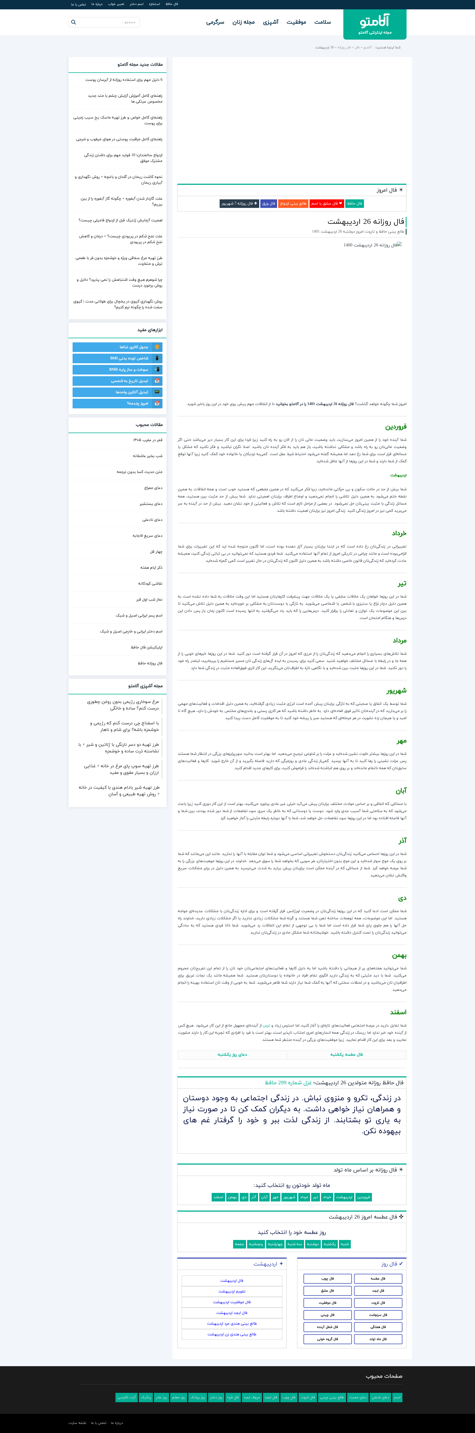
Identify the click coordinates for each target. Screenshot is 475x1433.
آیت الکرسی (126, 1397)
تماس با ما (78, 4)
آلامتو (367, 47)
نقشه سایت (77, 1423)
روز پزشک (197, 1397)
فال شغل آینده (327, 1327)
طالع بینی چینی (332, 1397)
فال (357, 47)
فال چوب (327, 1279)
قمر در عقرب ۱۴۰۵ (147, 440)
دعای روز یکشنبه (232, 1055)
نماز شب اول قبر (149, 599)
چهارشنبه (275, 1244)
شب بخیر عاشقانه (147, 456)
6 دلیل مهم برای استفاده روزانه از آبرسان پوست (123, 79)
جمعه (239, 1244)
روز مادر (161, 1397)
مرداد (304, 1197)
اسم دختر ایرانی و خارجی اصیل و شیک (131, 631)
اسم (397, 1397)
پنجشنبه (256, 1244)
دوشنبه (313, 1244)
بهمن (232, 1197)
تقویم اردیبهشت (232, 1291)
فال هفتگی (378, 1327)
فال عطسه (378, 1279)
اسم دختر (136, 4)
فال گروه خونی (327, 1339)
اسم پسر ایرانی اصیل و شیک (139, 615)
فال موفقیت (327, 1303)
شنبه (345, 1244)
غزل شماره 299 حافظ (288, 1083)
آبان (264, 1197)
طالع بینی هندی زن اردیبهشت (232, 1334)
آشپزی (270, 22)
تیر (315, 1197)
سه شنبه (295, 1244)
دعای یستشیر (151, 504)
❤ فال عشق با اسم (326, 203)
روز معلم (178, 1397)
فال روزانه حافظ (150, 663)
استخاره (154, 4)
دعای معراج (153, 488)
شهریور (289, 1197)
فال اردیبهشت (231, 1280)
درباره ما (97, 4)
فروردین (363, 1197)
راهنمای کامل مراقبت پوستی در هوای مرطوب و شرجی (119, 139)
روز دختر (216, 1397)
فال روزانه (344, 47)
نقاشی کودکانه (150, 583)
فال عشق (327, 1291)
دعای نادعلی (152, 519)
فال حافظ (171, 4)
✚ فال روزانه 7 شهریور (239, 203)
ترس (266, 1025)
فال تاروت (378, 1303)
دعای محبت (358, 1397)
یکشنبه (330, 1244)
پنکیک (146, 1397)
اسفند (218, 1197)
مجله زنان (244, 22)
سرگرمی (215, 22)
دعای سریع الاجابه (147, 535)
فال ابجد (378, 1291)
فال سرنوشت (378, 1315)
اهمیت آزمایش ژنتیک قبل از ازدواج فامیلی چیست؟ (120, 220)
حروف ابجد (252, 1397)
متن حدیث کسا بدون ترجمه (139, 472)
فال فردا (233, 1397)
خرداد (327, 1197)
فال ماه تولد (378, 1339)
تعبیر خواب (116, 4)
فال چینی (328, 1315)
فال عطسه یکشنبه (346, 1055)
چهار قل (156, 551)
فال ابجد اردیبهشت (231, 1313)
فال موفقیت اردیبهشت (232, 1302)
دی (244, 1197)
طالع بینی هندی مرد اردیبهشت (232, 1323)
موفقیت (296, 22)
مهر (275, 1197)
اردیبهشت (344, 1197)
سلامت (322, 22)
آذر (254, 1197)
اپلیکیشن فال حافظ (146, 647)
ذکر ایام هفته (151, 567)
